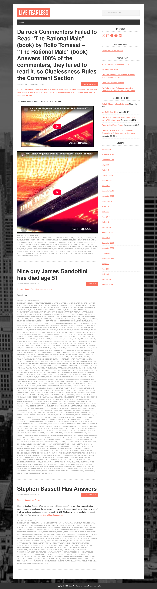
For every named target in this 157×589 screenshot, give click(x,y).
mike (39, 397)
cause (67, 527)
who (74, 466)
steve (26, 448)
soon (59, 444)
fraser (88, 359)
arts (92, 523)
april (27, 314)
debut (69, 341)
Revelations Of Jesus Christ (112, 50)
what (41, 466)
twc (61, 460)
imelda (91, 374)
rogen (47, 433)
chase (19, 332)
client (75, 332)
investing (32, 545)
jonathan (20, 383)
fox (77, 359)
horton (27, 374)
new (41, 404)
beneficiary (59, 525)
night (94, 404)
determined (67, 240)
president (51, 422)
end (34, 536)
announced (81, 310)
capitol (51, 527)
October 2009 (107, 253)
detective (29, 343)
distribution (58, 345)
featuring (29, 357)
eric (44, 352)
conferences (55, 529)
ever (34, 242)
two (33, 253)
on (82, 406)
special (89, 444)
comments (48, 240)
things (78, 251)
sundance (21, 451)
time (79, 455)
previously (60, 422)
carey (76, 328)
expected (90, 352)
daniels (88, 339)
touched (74, 457)
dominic (92, 345)
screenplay (59, 437)
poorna (34, 419)
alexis (34, 307)
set (91, 249)
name (65, 247)
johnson (69, 381)
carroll (20, 330)
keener (20, 386)
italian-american (55, 379)
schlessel (30, 437)
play (64, 417)
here (51, 370)
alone (62, 307)
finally (30, 359)
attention (72, 314)
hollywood (62, 372)
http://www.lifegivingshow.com (52, 515)
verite (56, 462)
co (43, 334)
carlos (83, 328)
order (33, 408)
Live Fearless (33, 12)
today (19, 457)
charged (84, 330)
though (34, 455)
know (39, 386)
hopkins (20, 374)
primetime (74, 422)
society (38, 559)
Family (39, 242)
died (70, 343)
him (69, 370)
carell (71, 328)
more (58, 399)
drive (53, 348)
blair (84, 321)
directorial (29, 345)
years (42, 256)
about (29, 303)
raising (69, 554)
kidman (26, 386)
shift (94, 556)
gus (95, 366)
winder (27, 468)
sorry (80, 444)
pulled (73, 426)
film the (86, 357)
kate (90, 383)
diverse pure (59, 534)
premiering (30, 422)
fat (43, 242)
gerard (43, 363)
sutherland (44, 451)
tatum (86, 451)
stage (46, 446)
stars (70, 446)
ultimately (77, 561)
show (77, 442)
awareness (38, 525)
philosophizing (68, 415)
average (59, 238)
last (24, 388)
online (94, 247)
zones (50, 473)
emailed (41, 350)
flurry (55, 359)
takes (58, 451)
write (33, 471)
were (37, 466)
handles (48, 368)
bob (33, 323)
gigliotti (69, 363)
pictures (84, 415)
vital (87, 462)
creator (20, 339)
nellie (28, 404)
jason (29, 381)
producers (52, 424)
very (68, 462)
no (27, 406)
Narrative (73, 401)
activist (92, 303)
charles (92, 330)
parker (36, 413)
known (44, 386)
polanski (81, 417)
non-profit (62, 547)
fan (51, 354)
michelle (27, 397)
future (51, 361)
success (73, 559)
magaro (74, 392)
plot (73, 417)
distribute (39, 534)
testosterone (65, 251)
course (79, 337)
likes (19, 390)
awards (27, 316)
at (52, 314)
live (91, 244)
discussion (30, 534)
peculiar (26, 415)
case (26, 330)
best (62, 321)
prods (19, 424)
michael (20, 397)
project (40, 426)
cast (31, 330)
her (43, 244)
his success (85, 370)
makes (30, 247)
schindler (21, 437)
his (51, 244)
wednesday (89, 464)
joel (52, 381)
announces (34, 312)
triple (69, 561)
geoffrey (35, 363)
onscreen (91, 406)
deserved (91, 341)
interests (35, 543)
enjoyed (80, 350)
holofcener (72, 372)
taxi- (91, 451)
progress (32, 426)
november (50, 406)
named (60, 401)
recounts (56, 428)
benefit (67, 525)
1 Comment (91, 284)
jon (95, 381)
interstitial (56, 543)
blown (28, 323)
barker (92, 316)
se (72, 437)
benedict (32, 321)
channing (67, 330)
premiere (85, 419)
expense (20, 538)
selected (25, 439)
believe (89, 319)
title (94, 455)
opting (27, 408)
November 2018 (108, 154)
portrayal (41, 419)
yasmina (57, 471)
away (45, 316)
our (18, 249)
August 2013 (106, 206)
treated (32, 460)
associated (21, 525)
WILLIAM (91, 466)
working (25, 256)
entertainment (23, 352)
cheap (25, 332)
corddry (54, 337)
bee (62, 319)
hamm (34, 368)
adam (31, 305)
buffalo (54, 325)
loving (37, 392)
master (40, 395)
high (47, 244)
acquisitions (71, 303)
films (92, 357)
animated (68, 310)
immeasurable (22, 377)
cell (47, 330)
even (30, 242)
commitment (38, 337)
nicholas (55, 404)
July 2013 (105, 211)
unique (84, 561)
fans (55, 354)
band (87, 316)
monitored (28, 399)
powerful (61, 419)
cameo (35, 328)
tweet (66, 460)
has (80, 368)
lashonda (89, 386)
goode (54, 366)
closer (20, 334)
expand (89, 536)
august (87, 314)
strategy (56, 559)
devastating (43, 343)
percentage (57, 550)
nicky (77, 404)
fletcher (48, 359)
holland (53, 372)
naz (78, 401)
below (94, 319)
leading (45, 388)
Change (80, 527)
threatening (51, 455)
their (69, 453)
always (44, 238)
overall (32, 410)
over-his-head (22, 410)
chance (60, 330)
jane (19, 381)
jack (67, 379)
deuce (35, 343)
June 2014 (106, 185)
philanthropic (68, 550)
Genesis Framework (89, 586)
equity (60, 536)
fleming (41, 359)
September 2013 (108, 201)
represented (36, 430)
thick (93, 453)
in (36, 377)
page (66, 410)
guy (27, 244)
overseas (39, 410)
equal (39, 352)
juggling (43, 383)
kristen (51, 386)
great (23, 244)
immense (32, 377)
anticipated (85, 523)
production (71, 424)
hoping (91, 372)
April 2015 (105, 170)
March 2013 (106, 227)
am (85, 307)
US (42, 462)
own (22, 249)
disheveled (48, 345)
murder (27, 401)
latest (28, 388)
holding (40, 372)
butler (87, 325)
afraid (81, 305)
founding (82, 538)
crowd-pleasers (43, 339)
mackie (58, 392)
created (91, 337)
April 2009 (105, 274)
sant (79, 435)
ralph (19, 428)
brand (26, 527)
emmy (46, 350)
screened (50, 437)
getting (77, 242)
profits (30, 554)
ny (66, 406)
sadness (40, 435)
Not (38, 406)
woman (84, 253)
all (39, 307)
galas (63, 361)
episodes (32, 352)
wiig (78, 466)
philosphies (33, 552)
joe (49, 381)
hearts (36, 370)
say (84, 249)
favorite (75, 354)
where (51, 466)
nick (61, 404)
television (28, 453)
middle (34, 397)
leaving (69, 388)
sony (55, 444)
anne (75, 310)
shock (47, 442)
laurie (34, 388)
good (93, 242)
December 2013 (108, 191)
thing (73, 251)
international (29, 379)
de (39, 341)
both (46, 323)
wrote (51, 471)
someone (20, 251)
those (89, 251)
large (68, 386)
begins (71, 319)
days (60, 240)
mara (93, 392)
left (74, 388)
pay (26, 249)
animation (76, 523)
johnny (62, 381)
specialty (20, 446)
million (44, 397)
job (70, 244)
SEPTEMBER (50, 439)
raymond (26, 428)
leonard (80, 388)
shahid (27, 442)
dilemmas (80, 343)
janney (24, 381)
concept (46, 529)
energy (39, 536)
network (35, 404)
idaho (81, 374)
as (50, 314)
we (76, 464)
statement (89, 446)
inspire (28, 543)
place (45, 417)
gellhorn (21, 363)
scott (37, 437)
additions (71, 305)
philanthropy (80, 550)
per (35, 249)
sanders (67, 435)
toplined (59, 457)
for (60, 359)
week (58, 253)
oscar (80, 408)
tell (57, 251)
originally (73, 408)
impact (69, 541)
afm (77, 305)
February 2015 (107, 175)
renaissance (91, 428)
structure (65, 559)
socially (49, 444)
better (76, 238)
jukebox (51, 383)
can (44, 328)
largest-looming (78, 386)
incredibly (67, 377)
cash (63, 527)
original (65, 408)
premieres (21, 422)
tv (58, 460)
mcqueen (78, 395)
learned (52, 388)
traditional (62, 561)
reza (64, 430)
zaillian (30, 473)
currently (68, 339)
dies (74, 343)
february (37, 357)
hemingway (44, 370)
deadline (48, 341)
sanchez (59, 435)
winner (33, 468)
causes (74, 527)
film (80, 357)
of (70, 406)
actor (19, 305)
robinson (36, 433)
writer (38, 471)
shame (32, 442)
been (71, 238)
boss (42, 323)
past (74, 413)
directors (21, 534)
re (31, 428)
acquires (62, 303)
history (20, 372)
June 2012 (106, 237)
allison (56, 307)
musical (46, 401)
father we (67, 354)
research (37, 556)
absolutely (35, 523)
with (45, 468)
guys (31, 244)
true (48, 460)
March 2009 (106, 279)
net (48, 547)
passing (69, 413)
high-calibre (63, 370)
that (53, 453)
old (89, 247)
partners (55, 413)
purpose (62, 554)
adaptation (43, 305)
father (60, 354)
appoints (20, 314)
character (76, 330)
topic (53, 457)
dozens (42, 348)
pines (37, 417)
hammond (40, 368)
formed (56, 538)
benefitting (82, 525)
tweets (72, 460)
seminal (33, 439)
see (87, 249)
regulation (21, 556)
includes (41, 377)
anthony (50, 312)
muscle (55, 247)
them (74, 453)
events (74, 536)
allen (50, 307)
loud (88, 390)
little (87, 244)
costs (40, 532)
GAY (95, 361)
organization (56, 408)
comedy (79, 334)
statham (20, 448)
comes (85, 334)
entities (46, 536)
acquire (55, 303)
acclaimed (39, 303)
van (45, 462)
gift (63, 363)
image (86, 374)
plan (48, 552)
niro (24, 406)
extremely (40, 354)
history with (28, 372)
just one (54, 545)
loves (32, 392)
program (93, 424)
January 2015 (107, 180)
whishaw (68, 466)
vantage (50, 462)
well (32, 466)
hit (35, 372)
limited (24, 390)
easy (85, 240)
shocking (61, 442)
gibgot (58, 363)
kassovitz (83, 383)
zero (36, 473)
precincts (77, 419)
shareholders (82, 556)
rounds (77, 433)
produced (34, 424)
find (51, 242)
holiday (47, 372)
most (44, 247)
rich (71, 249)
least (58, 388)
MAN (84, 392)
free (64, 242)
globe (88, 363)
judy (38, 383)
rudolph (20, 435)
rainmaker (92, 426)
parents (29, 413)
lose (74, 390)
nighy (19, 406)
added (43, 523)
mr (77, 399)
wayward (71, 464)
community (21, 529)
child (86, 527)
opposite (20, 408)
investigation (22, 545)
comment (20, 337)
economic (21, 536)
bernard (49, 321)
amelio (26, 310)
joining (85, 381)
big (81, 238)
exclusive (70, 352)
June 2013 (106, 217)
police (27, 419)
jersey (35, 381)
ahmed (92, 305)
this (29, 455)
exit (84, 352)
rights (90, 430)
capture (57, 328)
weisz (27, 466)
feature (82, 354)
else (19, 242)
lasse (19, 388)
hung (50, 374)
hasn (84, 368)
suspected (34, 451)
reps (67, 249)
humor (44, 374)
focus (50, 538)
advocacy (62, 523)
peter (53, 415)
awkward (51, 316)
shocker (53, 442)
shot (72, 442)
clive (87, 332)
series (57, 439)
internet (61, 244)
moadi (60, 397)
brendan (93, 323)
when (46, 466)
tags (53, 451)
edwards (20, 350)
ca (18, 328)
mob (64, 397)
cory (60, 337)
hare (54, 368)
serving (72, 556)
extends (31, 354)
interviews (65, 543)
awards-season (37, 316)
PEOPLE (31, 249)
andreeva (60, 310)
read (51, 249)
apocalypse (77, 312)
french (20, 361)
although (79, 307)
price (67, 422)
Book (94, 238)
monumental (44, 399)
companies (30, 529)
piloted (31, 417)
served (69, 439)
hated (89, 368)
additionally (62, 305)
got (18, 244)
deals (59, 341)
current (59, 339)
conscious (65, 529)
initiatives (21, 543)
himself (74, 370)
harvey (75, 368)
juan (29, 383)
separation (40, 439)
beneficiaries (49, 525)
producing (62, 424)
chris (44, 332)
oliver (77, 406)
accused (47, 303)
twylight (82, 460)
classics (68, 332)
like (92, 388)
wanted (31, 464)
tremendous (40, 460)
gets (48, 363)
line (72, 545)
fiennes (76, 357)
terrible (43, 453)
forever (65, 359)
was (47, 464)
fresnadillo (28, 361)
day (35, 341)
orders (47, 408)
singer (19, 444)
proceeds (81, 552)
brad (58, 323)
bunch (66, 325)
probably (88, 422)
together (26, 457)
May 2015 (105, 164)
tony (45, 457)
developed (53, 343)
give (85, 242)
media (19, 547)
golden (39, 366)
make (80, 392)
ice (70, 374)
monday (20, 399)
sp (84, 444)
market (77, 545)
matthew (54, 395)
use (37, 253)
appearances (88, 312)
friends (70, 242)
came (30, 328)
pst (60, 426)
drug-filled (60, 348)
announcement (23, 312)
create (46, 532)
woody (66, 468)
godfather (21, 366)
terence (35, 453)
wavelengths (62, 464)
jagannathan (75, 379)
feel (47, 242)
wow (28, 471)
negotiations (86, 401)
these (84, 453)
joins (91, 381)
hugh (33, 374)
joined (79, 381)
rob (18, 433)
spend (36, 251)
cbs (43, 330)
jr (26, 383)
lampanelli (61, 386)
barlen (20, 319)
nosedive (32, 406)
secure (55, 556)
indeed (74, 377)
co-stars (58, 334)
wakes (19, 464)
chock (38, 332)
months (36, 399)
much (49, 247)
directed (20, 345)
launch (61, 545)
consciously (75, 529)
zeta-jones (43, 473)
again (34, 238)
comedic (72, 334)
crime (26, 339)
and (58, 316)
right (75, 249)
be (53, 319)
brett (19, 325)
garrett (85, 361)
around (46, 314)
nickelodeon (69, 404)
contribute (21, 532)
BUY (31, 240)
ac (33, 303)
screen (43, 437)
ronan (70, 433)
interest (20, 379)
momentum (92, 397)
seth (77, 439)
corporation (32, 532)
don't (23, 348)
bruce (35, 325)
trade (80, 457)
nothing (81, 247)
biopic (79, 321)
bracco (52, 323)
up (26, 462)
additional (52, 305)
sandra (74, 435)
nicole (89, 404)
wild (82, 466)
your (25, 473)
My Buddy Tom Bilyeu (110, 69)
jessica (41, 381)
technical (21, 561)
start (41, 251)
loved (26, 392)
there (78, 453)
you (92, 471)
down (80, 240)
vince (77, 462)
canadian (50, 328)
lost (83, 390)
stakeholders (47, 559)
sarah (91, 435)
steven (32, 448)
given (83, 363)
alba (22, 307)
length (67, 545)
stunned (68, 448)
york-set (87, 471)
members (25, 547)
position (49, 419)
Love (23, 247)
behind (77, 319)
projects (47, 426)
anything (51, 238)
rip (95, 430)
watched (52, 464)
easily (89, 348)
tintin (89, 455)
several (20, 442)
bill (74, 321)
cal (25, 328)
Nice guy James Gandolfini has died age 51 (52, 274)
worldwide (21, 471)
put (78, 426)
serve (63, 439)
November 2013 (108, 196)
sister (19, 559)
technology (30, 561)
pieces (90, 415)
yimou (76, 471)
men (34, 247)
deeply (75, 341)
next (75, 247)
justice (71, 383)
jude (34, 383)
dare (66, 532)
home (55, 244)
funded (94, 538)
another (42, 312)
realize (76, 554)
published (66, 426)
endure (73, 350)
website (52, 253)
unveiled (20, 462)
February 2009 (107, 284)
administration (52, 523)
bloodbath (21, 323)
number (62, 406)
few (70, 357)
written (45, 471)
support (86, 559)
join (74, 381)
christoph (51, 332)
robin (29, 433)
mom (86, 397)
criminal (33, 339)
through (20, 253)
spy (35, 446)
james (91, 379)
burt (71, 325)
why (72, 253)
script (67, 437)
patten (79, 413)
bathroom (44, 319)
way (46, 253)
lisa (40, 390)
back (71, 316)
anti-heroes (59, 312)
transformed (22, 460)
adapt (36, 305)
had (18, 368)
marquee (25, 395)
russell (28, 435)
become (66, 238)
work (19, 256)
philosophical (22, 552)
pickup (77, 415)
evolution (82, 536)
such (80, 559)
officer (72, 547)
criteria (60, 532)
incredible (58, 377)
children (31, 332)
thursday (73, 455)
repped (28, 430)
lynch (51, 392)
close (92, 332)
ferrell (51, 357)
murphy (34, 401)
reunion (50, 430)
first (55, 242)
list (44, 390)
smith (40, 444)
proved (55, 426)
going (33, 366)
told (32, 457)
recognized (84, 554)
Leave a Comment (89, 84)
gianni (53, 363)
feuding (65, 357)
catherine (37, 330)
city (63, 332)
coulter (72, 337)
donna (28, 348)
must (60, 247)
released (73, 428)
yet (72, 471)
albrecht (28, 307)
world (32, 256)
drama (47, 348)
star (51, 446)
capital (44, 527)
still (37, 448)
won (49, 468)
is (40, 379)
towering (65, 316)
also (39, 238)
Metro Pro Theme (74, 586)
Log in (99, 586)
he (22, 370)
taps (82, 451)
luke (46, 392)
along (67, 307)
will (86, 466)
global (37, 541)
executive (79, 352)
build (19, 240)
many (88, 392)
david (93, 339)
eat (88, 240)
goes (28, 366)
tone (40, 457)
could (55, 240)
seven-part (88, 439)
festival (58, 357)
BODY (85, 238)
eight (27, 350)
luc (42, 392)
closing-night (35, 334)
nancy (65, 401)
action (85, 303)
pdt (86, 413)
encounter (64, 350)
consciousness (87, 529)
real (56, 249)
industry (86, 541)
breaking (72, 323)
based (37, 319)
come (42, 240)
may (59, 395)
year (37, 256)
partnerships (40, 550)
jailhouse (85, 379)
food (60, 242)
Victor (42, 253)
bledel (89, 321)
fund (88, 538)
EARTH (83, 348)
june (61, 383)
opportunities (81, 547)
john (57, 381)
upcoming (31, 462)
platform (58, 417)
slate (25, 444)
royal (89, 433)
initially (91, 377)
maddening (66, 392)
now (86, 247)
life (82, 244)
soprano (65, 444)
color (65, 334)
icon (76, 374)
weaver (81, 464)
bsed (31, 527)
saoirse (85, 435)
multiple (20, 401)
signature (84, 442)
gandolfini (77, 361)
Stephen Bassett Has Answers (57, 488)
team (92, 559)
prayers (69, 419)
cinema (58, 332)
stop (53, 251)
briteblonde (27, 325)
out (88, 408)
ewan (64, 352)
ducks (68, 348)
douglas (34, 348)
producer (43, 424)
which (57, 466)
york (81, 471)
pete (48, 415)
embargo (28, 536)
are (30, 314)
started (47, 251)
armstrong (37, 314)
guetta (90, 366)
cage (22, 328)
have (94, 368)
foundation (64, 538)
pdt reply (92, 413)
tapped (77, 451)
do (67, 534)
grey (80, 366)
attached (64, 314)
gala (58, 361)
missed (54, 397)
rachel (84, 426)
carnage (89, 328)
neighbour (21, 404)
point (59, 552)
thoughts (42, 455)
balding (77, 316)
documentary (75, 345)
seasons (93, 437)
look (19, 247)
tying (89, 460)
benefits (74, 525)
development (63, 343)
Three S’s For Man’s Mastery (113, 125)
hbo (18, 370)
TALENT (63, 451)
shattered (40, 442)
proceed (73, 552)
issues (44, 379)
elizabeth (33, 350)
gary (91, 361)
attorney (80, 314)
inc (74, 541)
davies (19, 341)
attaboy (57, 314)
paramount (80, 410)
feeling (44, 357)
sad (34, 435)
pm (77, 417)
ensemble (87, 350)
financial (43, 538)
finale (24, 359)
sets (82, 439)
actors (25, 305)
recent (40, 428)
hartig (69, 368)
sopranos (73, 444)
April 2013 (105, 222)
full (46, 361)
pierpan (20, 417)
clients (81, 332)
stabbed (40, 446)
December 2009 (108, 243)
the (57, 453)
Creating (52, 532)
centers (53, 330)
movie (67, 399)
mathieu (47, 395)
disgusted (39, 345)
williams (20, 468)
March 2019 (106, 149)
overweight (48, 410)
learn (75, 244)
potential (65, 552)
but (82, 325)
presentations (41, 422)
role (52, 433)
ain (18, 307)
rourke (83, 433)
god (95, 363)
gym (35, 244)
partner (31, 550)
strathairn (53, 448)
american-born (36, 310)
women (90, 253)
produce (26, 424)
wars (43, 464)
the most (62, 453)
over (92, 408)
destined (20, 343)
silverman (92, 442)
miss (49, 397)
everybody (57, 352)
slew (30, 444)
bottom (20, 527)
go (89, 242)
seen (19, 439)
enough (24, 242)
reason (61, 249)
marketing (85, 545)
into (67, 244)
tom (36, 457)
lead (39, 388)
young (19, 473)
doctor (67, 345)
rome (65, 433)
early (78, 348)
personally (41, 415)
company (47, 337)
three (59, 455)
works (84, 468)
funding (20, 541)
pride (46, 249)
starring (64, 446)
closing (27, 334)
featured (89, 354)
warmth (37, 464)
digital (94, 532)
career (65, 328)
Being (83, 319)
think (84, 251)
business (25, 240)
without (78, 253)
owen (56, 410)
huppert (56, 374)
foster (72, 359)
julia (57, 383)
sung (28, 451)
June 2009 (106, 269)
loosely (69, 390)
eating (92, 240)
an (43, 310)
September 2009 (108, 258)
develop (78, 532)
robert (23, 433)
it (48, 379)
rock (42, 433)
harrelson (61, 368)
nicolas (83, 404)
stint (42, 448)
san (54, 435)
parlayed (43, 413)
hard (40, 244)
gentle (28, 363)
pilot (26, 417)
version (63, 462)
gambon (69, 361)
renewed (20, 430)
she (94, 249)
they (89, 453)
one (85, 406)
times (84, 455)
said (46, 435)
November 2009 (108, 248)
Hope (57, 541)
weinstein (21, 466)
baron (25, 319)
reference (64, 428)
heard (30, 370)
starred (56, 446)
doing (75, 240)
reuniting (57, 430)
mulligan (87, 399)
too (48, 457)
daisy (82, 339)
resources (46, 556)
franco (82, 359)
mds (84, 395)
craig (85, 337)
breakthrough (83, 323)
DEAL (54, 341)
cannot (36, 240)
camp (40, 328)
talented (69, 451)
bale (82, 316)
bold (89, 238)
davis (25, 341)
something (29, 251)
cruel (53, 339)
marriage (33, 395)
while (68, 253)
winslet (40, 468)
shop (68, 442)
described (83, 341)
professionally (83, 424)
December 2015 (108, 159)
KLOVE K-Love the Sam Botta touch (115, 64)
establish (67, 536)
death (64, 341)
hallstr (28, 368)
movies (72, 399)
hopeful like (83, 372)
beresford (41, 321)
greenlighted (71, 366)
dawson (30, 341)
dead (42, 341)
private (81, 422)
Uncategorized (33, 235)
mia (90, 395)
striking (61, 448)
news (45, 404)
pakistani (71, 410)
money (39, 247)
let (79, 244)
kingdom (33, 386)
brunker (41, 325)
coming (91, 334)
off (73, 406)
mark (19, 395)
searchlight (78, 437)
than (49, 453)
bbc (50, 319)
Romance (58, 433)
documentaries (74, 534)
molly (81, 397)
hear (25, 370)
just (65, 383)
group (85, 366)
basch (31, 319)
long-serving (60, 390)
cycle (75, 339)
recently (47, 428)
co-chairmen (50, 334)
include (79, 541)
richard (74, 430)
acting (79, 303)
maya (63, 395)
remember (82, 428)
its (64, 379)
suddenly (86, 448)
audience (30, 525)
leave (63, 388)
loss (79, 390)
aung (93, 314)
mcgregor (70, 395)
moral (52, 399)
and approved (50, 310)
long (52, 390)
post (55, 419)
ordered (39, 408)
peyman (59, 415)
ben (27, 321)
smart (35, 444)
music (40, 401)
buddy (48, 325)
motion (43, 547)
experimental (22, 354)
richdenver (82, 430)
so (44, 444)
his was (94, 370)
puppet (56, 554)
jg (46, 381)
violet (82, 462)
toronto (66, 457)
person (41, 249)
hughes (38, 374)
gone (45, 366)
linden (30, 390)
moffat (75, 397)
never (70, 247)
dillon (87, 343)
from (42, 361)
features (20, 357)
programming (22, 426)
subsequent (77, 448)
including (50, 377)
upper (38, 462)
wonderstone (57, 468)
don (18, 348)
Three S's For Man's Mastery (113, 82)
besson (57, 321)
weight (63, 253)
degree (71, 532)
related (30, 556)
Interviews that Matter (80, 543)
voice (92, 462)
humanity (62, 541)
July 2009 (105, 263)
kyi (55, 386)
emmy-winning (54, 350)
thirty (24, 455)
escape (49, 352)
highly (48, 541)
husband (63, 374)
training (28, 253)
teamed (20, 453)
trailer (87, 457)
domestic (85, 345)
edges (94, 348)
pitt (41, 417)
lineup (36, 390)
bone (37, 323)
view (72, 462)
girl (81, 242)
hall (22, 368)
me (88, 395)
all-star (44, 307)
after (29, 238)
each (74, 348)
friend (36, 361)
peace (19, 415)
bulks (60, 325)
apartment (68, 312)
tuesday (54, 460)
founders (73, 538)
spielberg (29, 446)
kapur (76, 383)
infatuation (82, 377)
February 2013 (107, 232)
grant (43, 541)
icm (73, 374)
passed (62, 413)
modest (70, 397)
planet (51, 417)
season (86, 437)
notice (42, 406)
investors (40, 545)
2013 (28, 523)
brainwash (64, 323)
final (19, 359)
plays (68, 417)
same (80, 249)
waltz (25, 464)
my (51, 401)
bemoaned (21, 321)
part (49, 413)
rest (44, 430)
